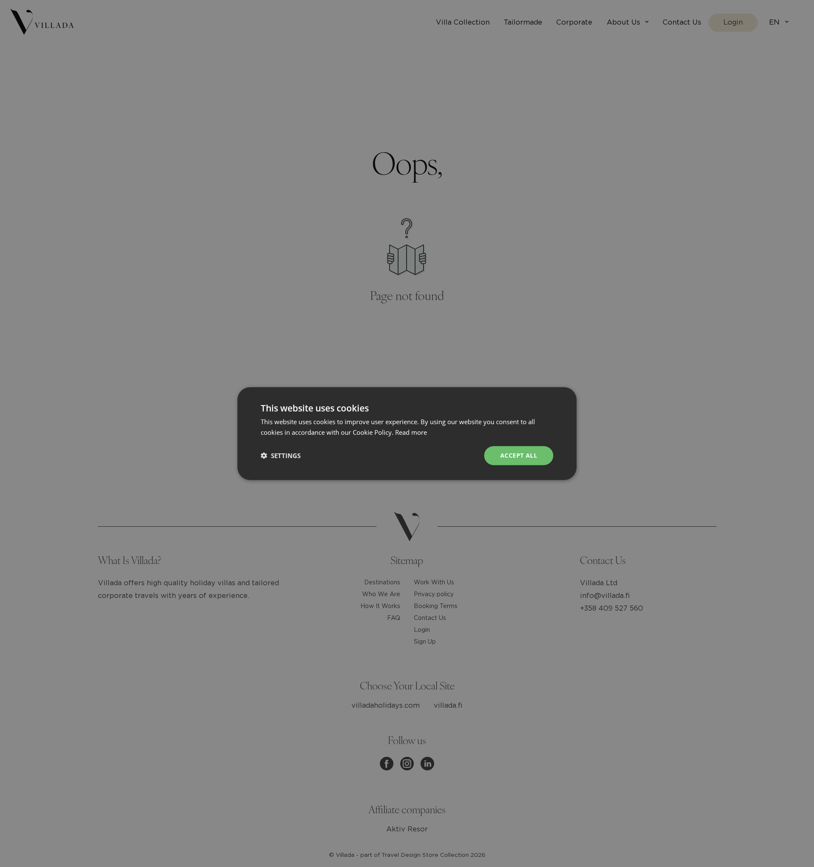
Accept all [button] (518, 455)
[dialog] (407, 433)
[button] (281, 455)
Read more (411, 432)
